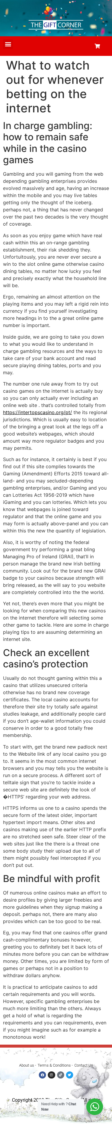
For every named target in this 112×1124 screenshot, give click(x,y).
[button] (8, 44)
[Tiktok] (60, 1075)
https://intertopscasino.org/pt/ (37, 412)
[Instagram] (51, 1075)
